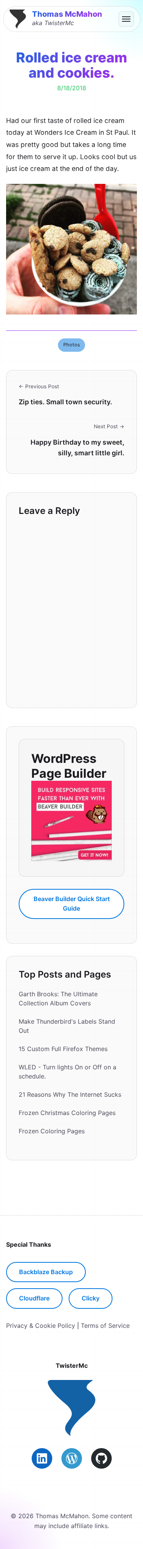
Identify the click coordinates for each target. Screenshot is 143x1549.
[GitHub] (101, 1458)
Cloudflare (34, 1298)
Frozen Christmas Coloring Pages (67, 1113)
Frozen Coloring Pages (52, 1131)
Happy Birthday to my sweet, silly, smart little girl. (77, 447)
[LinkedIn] (42, 1458)
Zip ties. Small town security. (65, 402)
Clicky (91, 1298)
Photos (71, 345)
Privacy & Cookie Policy (40, 1325)
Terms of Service (105, 1325)
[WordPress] (71, 1458)
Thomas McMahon (67, 14)
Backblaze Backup (46, 1272)
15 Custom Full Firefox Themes (63, 1049)
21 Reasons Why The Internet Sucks (70, 1094)
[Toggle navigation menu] (126, 19)
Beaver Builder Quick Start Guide (72, 903)
